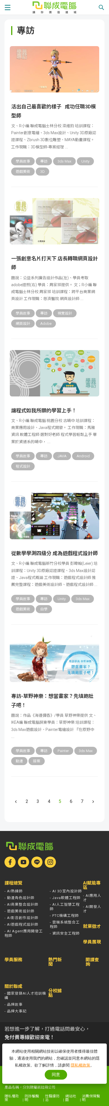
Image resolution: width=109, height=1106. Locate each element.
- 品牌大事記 (15, 1011)
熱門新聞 (55, 962)
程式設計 (23, 466)
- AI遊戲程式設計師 (21, 924)
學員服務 (13, 960)
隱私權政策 (11, 1098)
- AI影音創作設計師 (21, 918)
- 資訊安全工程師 (65, 933)
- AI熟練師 (13, 891)
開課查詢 (92, 962)
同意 (56, 1074)
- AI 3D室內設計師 (66, 891)
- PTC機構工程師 (64, 915)
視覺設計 (65, 313)
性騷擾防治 (52, 1098)
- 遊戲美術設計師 (19, 911)
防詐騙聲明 (32, 1098)
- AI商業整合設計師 (21, 904)
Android (83, 456)
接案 (36, 761)
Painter (63, 751)
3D (42, 171)
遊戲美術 (23, 171)
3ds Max (64, 161)
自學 (44, 609)
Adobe (45, 323)
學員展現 (92, 942)
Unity (85, 161)
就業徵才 (92, 926)
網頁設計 (23, 323)
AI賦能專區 (92, 885)
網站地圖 (70, 1098)
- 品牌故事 (13, 1004)
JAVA (62, 456)
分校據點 (55, 993)
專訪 (44, 161)
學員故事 (23, 161)
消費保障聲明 (91, 1098)
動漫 (19, 761)
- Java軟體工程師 (65, 898)
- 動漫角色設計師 (19, 898)
